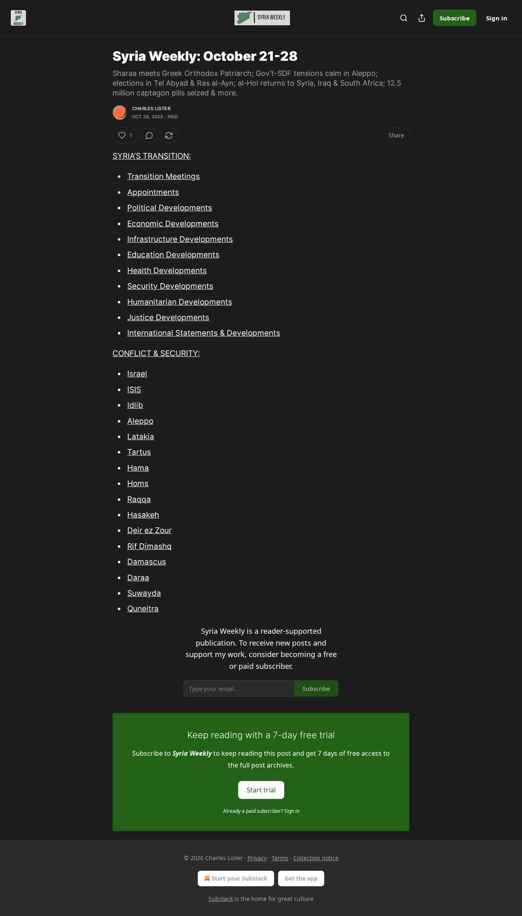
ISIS (134, 389)
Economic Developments (173, 223)
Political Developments (169, 207)
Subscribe (455, 18)
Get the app (301, 878)
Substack (220, 899)
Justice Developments (168, 317)
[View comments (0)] (149, 135)
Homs (137, 483)
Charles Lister (151, 108)
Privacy (257, 858)
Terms (280, 858)
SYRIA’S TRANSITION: (152, 156)
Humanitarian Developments (179, 302)
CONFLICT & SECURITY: (156, 353)
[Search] (404, 18)
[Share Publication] (422, 18)
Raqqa (139, 499)
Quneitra (143, 608)
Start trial (261, 789)
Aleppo (140, 421)
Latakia (140, 436)
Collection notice (315, 858)
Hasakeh (143, 515)
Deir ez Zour (149, 530)
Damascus (146, 561)
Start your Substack (240, 878)
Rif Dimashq (149, 546)
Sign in (496, 18)
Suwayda (144, 593)
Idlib (135, 405)
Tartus (139, 452)
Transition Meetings (163, 176)
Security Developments (170, 286)
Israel (137, 373)
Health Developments (167, 270)
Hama (138, 468)
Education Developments (173, 254)
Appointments (153, 192)
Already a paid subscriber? (261, 811)
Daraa (138, 577)
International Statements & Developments (203, 333)
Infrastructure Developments (180, 239)
